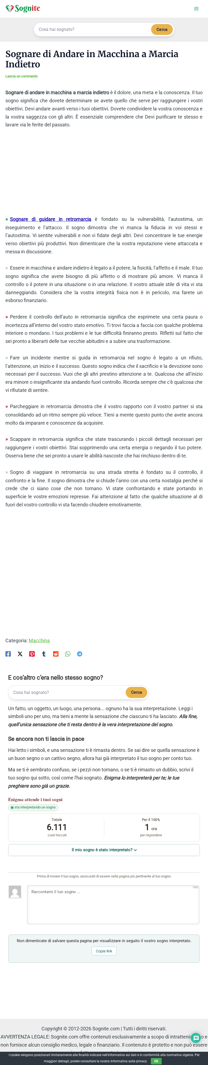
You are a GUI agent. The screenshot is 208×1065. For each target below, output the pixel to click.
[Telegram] (79, 654)
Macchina (39, 640)
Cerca (162, 29)
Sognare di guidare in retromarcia (50, 219)
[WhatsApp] (67, 654)
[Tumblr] (44, 654)
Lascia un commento (21, 76)
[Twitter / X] (20, 654)
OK (156, 1061)
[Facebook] (8, 654)
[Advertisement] (104, 174)
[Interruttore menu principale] (196, 8)
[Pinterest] (32, 654)
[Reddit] (55, 654)
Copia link (104, 951)
